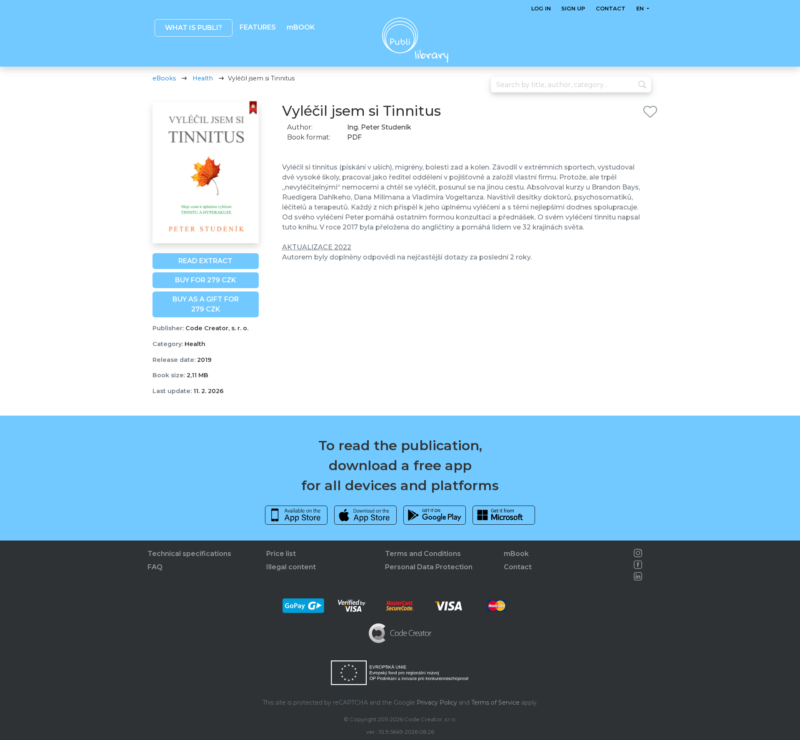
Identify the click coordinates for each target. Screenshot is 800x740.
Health (202, 78)
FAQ (155, 567)
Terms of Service (495, 702)
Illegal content (291, 567)
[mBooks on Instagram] (638, 553)
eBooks (164, 78)
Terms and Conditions (423, 554)
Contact (610, 8)
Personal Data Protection (428, 567)
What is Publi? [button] (193, 28)
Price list (281, 554)
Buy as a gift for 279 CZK (205, 304)
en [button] (640, 8)
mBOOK (300, 27)
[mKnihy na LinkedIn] (638, 576)
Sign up (573, 8)
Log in (541, 8)
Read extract (205, 261)
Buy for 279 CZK (205, 280)
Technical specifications (189, 554)
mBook (516, 554)
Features (258, 27)
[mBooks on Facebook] (638, 565)
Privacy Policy (437, 702)
